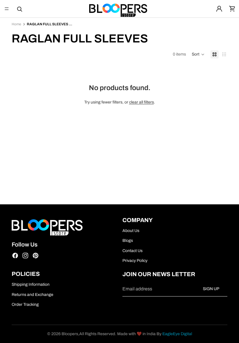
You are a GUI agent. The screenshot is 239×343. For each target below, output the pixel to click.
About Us (130, 230)
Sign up (211, 289)
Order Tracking (25, 304)
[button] (198, 54)
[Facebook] (15, 255)
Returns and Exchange (32, 294)
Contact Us (132, 250)
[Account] (219, 8)
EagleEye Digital (177, 334)
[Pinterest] (35, 255)
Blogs (127, 240)
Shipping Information (31, 284)
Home (16, 24)
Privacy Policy (134, 260)
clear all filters (141, 102)
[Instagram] (25, 255)
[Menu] (6, 8)
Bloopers (69, 334)
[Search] (19, 8)
